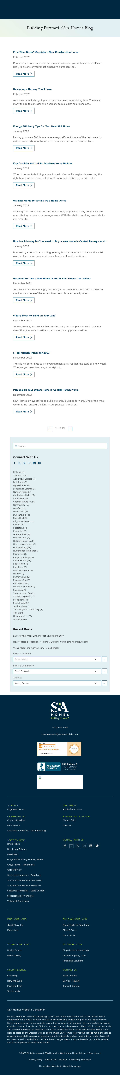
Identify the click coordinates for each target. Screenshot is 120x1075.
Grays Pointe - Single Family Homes (25, 859)
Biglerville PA (21, 485)
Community (21, 505)
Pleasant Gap (21, 580)
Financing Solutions (73, 960)
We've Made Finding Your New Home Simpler (36, 647)
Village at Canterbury (18, 901)
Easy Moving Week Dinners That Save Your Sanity (38, 635)
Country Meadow (16, 820)
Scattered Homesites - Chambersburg (26, 830)
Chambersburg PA (24, 501)
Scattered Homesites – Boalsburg (24, 875)
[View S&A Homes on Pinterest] (39, 463)
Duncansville (21, 514)
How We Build (14, 980)
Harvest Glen (21, 537)
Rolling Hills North (24, 586)
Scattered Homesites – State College (25, 890)
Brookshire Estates (24, 488)
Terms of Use (50, 1059)
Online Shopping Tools (74, 955)
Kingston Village (23, 557)
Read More (22, 73)
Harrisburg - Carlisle (76, 816)
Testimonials (21, 606)
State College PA (23, 596)
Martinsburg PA (23, 570)
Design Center (14, 950)
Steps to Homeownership (76, 950)
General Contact (71, 986)
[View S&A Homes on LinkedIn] (34, 463)
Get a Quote (69, 935)
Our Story (12, 975)
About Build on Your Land (76, 925)
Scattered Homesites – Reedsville (24, 885)
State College (16, 840)
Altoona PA (20, 475)
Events (18, 524)
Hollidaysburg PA (23, 541)
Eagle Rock (20, 518)
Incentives (20, 554)
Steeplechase (21, 599)
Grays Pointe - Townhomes (21, 864)
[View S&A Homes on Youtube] (29, 463)
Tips (18, 612)
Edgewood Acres (23, 521)
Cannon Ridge (22, 492)
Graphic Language (72, 1066)
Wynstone (20, 619)
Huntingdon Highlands (26, 550)
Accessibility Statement (80, 1059)
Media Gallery (14, 955)
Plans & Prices (70, 930)
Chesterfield (69, 820)
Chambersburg (16, 816)
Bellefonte (20, 482)
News (18, 573)
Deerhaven (20, 511)
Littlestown (20, 563)
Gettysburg (70, 805)
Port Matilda (21, 583)
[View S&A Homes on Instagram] (19, 463)
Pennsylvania (21, 576)
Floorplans (12, 930)
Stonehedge (21, 603)
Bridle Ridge (13, 843)
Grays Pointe (21, 534)
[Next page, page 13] (70, 429)
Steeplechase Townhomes (20, 895)
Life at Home (22, 560)
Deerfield (19, 508)
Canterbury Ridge (24, 495)
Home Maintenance (24, 544)
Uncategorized (22, 616)
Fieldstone (20, 527)
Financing (20, 531)
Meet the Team (14, 986)
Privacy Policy (35, 1059)
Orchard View (14, 869)
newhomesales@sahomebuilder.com (60, 734)
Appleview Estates (24, 478)
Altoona (12, 805)
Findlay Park (13, 825)
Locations (20, 567)
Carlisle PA (20, 498)
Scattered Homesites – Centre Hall (24, 880)
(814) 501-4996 (60, 727)
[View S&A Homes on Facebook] (14, 463)
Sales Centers (70, 975)
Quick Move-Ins (15, 925)
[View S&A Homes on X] (24, 463)
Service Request (71, 980)
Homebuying (22, 547)
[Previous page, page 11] (50, 429)
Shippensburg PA (23, 593)
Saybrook (19, 590)
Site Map (63, 1059)
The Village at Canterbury (28, 609)
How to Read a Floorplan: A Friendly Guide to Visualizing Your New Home (50, 641)
